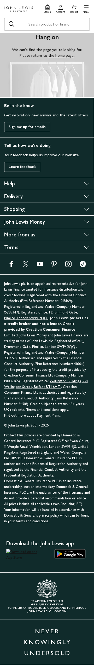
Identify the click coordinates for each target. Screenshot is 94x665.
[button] (86, 8)
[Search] (11, 24)
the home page (61, 55)
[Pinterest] (54, 265)
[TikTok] (83, 265)
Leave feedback (22, 167)
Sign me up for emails (27, 127)
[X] (25, 265)
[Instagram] (68, 265)
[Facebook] (11, 265)
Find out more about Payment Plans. (32, 415)
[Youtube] (40, 265)
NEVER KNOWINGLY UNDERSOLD (47, 642)
